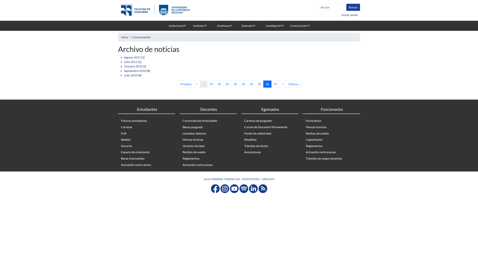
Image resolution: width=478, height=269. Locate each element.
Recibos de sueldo (194, 152)
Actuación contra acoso (136, 164)
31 (228, 84)
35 (260, 84)
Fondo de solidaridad (257, 133)
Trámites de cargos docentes (324, 158)
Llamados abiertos (194, 133)
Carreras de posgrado (258, 120)
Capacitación (314, 139)
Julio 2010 (130, 75)
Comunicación (298, 25)
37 (277, 84)
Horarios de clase (194, 146)
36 (268, 84)
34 (252, 84)
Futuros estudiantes (134, 120)
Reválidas (250, 139)
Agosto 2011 (132, 57)
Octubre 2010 (133, 66)
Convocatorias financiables (200, 120)
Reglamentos (191, 158)
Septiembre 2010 (135, 70)
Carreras (126, 127)
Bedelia (126, 139)
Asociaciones (252, 152)
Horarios (126, 146)
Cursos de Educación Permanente (265, 127)
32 (236, 84)
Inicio (124, 37)
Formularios (313, 120)
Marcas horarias (193, 139)
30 (220, 84)
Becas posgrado (193, 127)
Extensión (247, 25)
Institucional (176, 25)
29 (212, 84)
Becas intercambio (133, 158)
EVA (124, 133)
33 (244, 84)
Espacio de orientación (135, 152)
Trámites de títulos (256, 146)
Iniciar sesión (349, 15)
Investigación (273, 25)
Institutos (198, 25)
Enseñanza (223, 25)
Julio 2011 (130, 62)
